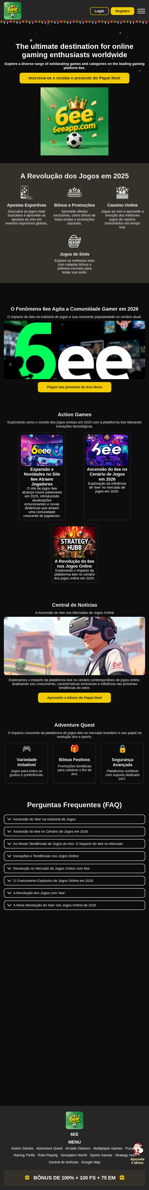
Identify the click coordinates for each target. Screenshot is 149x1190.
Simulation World (74, 1155)
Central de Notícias (63, 1162)
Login (99, 11)
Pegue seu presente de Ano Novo (74, 387)
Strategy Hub (125, 1155)
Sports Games (101, 1155)
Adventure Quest (49, 1148)
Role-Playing (48, 1155)
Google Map (90, 1162)
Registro (122, 11)
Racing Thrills (24, 1155)
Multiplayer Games (107, 1148)
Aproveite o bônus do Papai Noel (74, 698)
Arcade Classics (77, 1148)
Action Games (22, 1148)
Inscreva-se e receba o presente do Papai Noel (74, 78)
